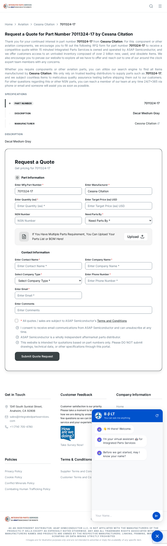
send (156, 516)
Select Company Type (28, 274)
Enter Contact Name (27, 259)
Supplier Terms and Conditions (79, 471)
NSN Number (22, 214)
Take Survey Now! (72, 444)
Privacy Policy (13, 471)
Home (9, 24)
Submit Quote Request (37, 356)
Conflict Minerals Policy (19, 483)
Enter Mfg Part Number (29, 184)
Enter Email (22, 289)
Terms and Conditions (112, 320)
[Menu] (160, 6)
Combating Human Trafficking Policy (27, 489)
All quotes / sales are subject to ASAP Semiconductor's (74, 320)
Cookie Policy (13, 477)
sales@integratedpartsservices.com (29, 419)
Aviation (23, 24)
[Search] (151, 6)
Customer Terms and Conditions (80, 477)
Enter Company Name (98, 259)
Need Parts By (94, 214)
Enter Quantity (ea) (26, 199)
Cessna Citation (44, 24)
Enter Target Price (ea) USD (101, 199)
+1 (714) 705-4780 (21, 426)
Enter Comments (24, 303)
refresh (157, 415)
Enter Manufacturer (97, 184)
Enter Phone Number (98, 274)
